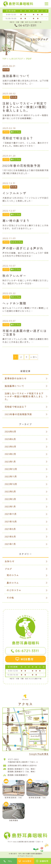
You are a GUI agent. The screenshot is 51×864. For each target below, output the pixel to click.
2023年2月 (10, 454)
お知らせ (9, 561)
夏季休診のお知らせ (15, 378)
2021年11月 (11, 513)
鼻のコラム (15, 132)
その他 (6, 69)
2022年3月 (10, 499)
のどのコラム (16, 242)
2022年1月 (10, 506)
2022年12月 (11, 469)
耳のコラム (15, 297)
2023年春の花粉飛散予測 (18, 414)
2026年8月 (10, 431)
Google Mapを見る (39, 754)
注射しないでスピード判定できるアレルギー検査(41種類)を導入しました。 (24, 396)
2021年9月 (10, 529)
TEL (10, 861)
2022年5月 (10, 491)
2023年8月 (10, 446)
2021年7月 (10, 544)
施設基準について (14, 385)
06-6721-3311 (27, 651)
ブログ (6, 97)
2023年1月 (10, 461)
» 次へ (33, 357)
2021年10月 (11, 521)
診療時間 (44, 861)
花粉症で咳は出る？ (15, 406)
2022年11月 (11, 476)
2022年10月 (11, 484)
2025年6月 (10, 439)
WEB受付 (27, 659)
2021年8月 (10, 536)
